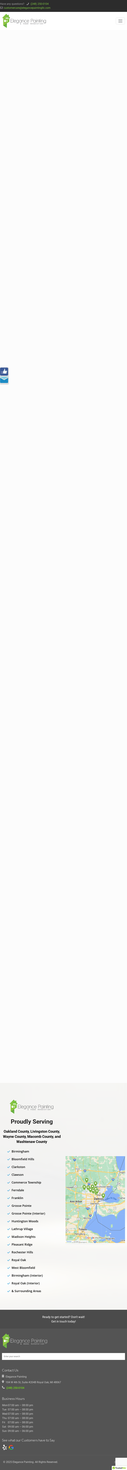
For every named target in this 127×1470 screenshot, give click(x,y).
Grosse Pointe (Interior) (28, 1213)
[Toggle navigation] (120, 21)
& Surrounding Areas (26, 1291)
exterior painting (93, 317)
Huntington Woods (25, 1221)
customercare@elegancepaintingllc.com (27, 7)
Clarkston (18, 1167)
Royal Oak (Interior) (26, 1283)
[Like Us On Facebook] (4, 372)
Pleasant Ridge (22, 1244)
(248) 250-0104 (40, 3)
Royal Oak (19, 1260)
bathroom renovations (100, 159)
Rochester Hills (22, 1252)
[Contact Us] (4, 380)
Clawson (17, 1175)
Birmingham (20, 1151)
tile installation (91, 546)
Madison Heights (24, 1237)
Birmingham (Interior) (27, 1275)
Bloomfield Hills (23, 1159)
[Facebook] (115, 1462)
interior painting (108, 177)
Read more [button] (36, 273)
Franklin (17, 1198)
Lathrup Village (22, 1229)
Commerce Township (26, 1182)
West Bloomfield (23, 1268)
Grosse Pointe (21, 1206)
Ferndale (18, 1190)
